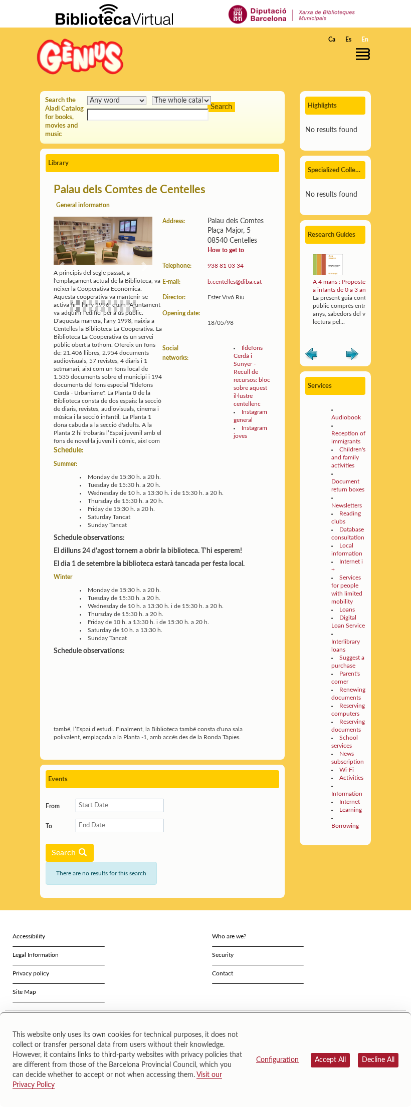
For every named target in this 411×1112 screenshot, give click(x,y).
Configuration (277, 1059)
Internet (349, 802)
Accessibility (29, 936)
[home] (80, 56)
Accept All (330, 1059)
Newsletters (346, 505)
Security (223, 955)
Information (346, 794)
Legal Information (36, 955)
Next (352, 356)
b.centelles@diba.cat (235, 282)
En (364, 40)
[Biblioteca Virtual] (114, 14)
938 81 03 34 (226, 266)
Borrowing (345, 826)
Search (65, 853)
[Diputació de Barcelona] (292, 14)
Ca (331, 40)
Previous (311, 356)
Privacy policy (31, 973)
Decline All (378, 1059)
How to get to (226, 250)
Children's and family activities (348, 457)
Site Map (24, 992)
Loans (347, 610)
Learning (350, 810)
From (53, 806)
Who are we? (229, 936)
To (49, 826)
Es (348, 40)
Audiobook (346, 417)
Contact (222, 973)
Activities (351, 778)
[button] (365, 54)
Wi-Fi (346, 770)
